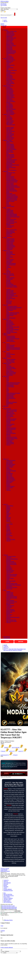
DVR (7, 202)
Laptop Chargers (10, 133)
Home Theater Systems (11, 198)
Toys (4, 342)
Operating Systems (10, 336)
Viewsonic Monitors (11, 109)
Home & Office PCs (11, 429)
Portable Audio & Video (11, 185)
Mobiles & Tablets (7, 140)
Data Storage (9, 46)
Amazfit (8, 529)
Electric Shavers (10, 371)
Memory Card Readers (11, 70)
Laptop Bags (9, 136)
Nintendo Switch (10, 570)
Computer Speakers (10, 72)
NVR (7, 203)
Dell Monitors (9, 107)
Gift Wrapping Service (8, 895)
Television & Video (10, 172)
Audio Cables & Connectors (12, 312)
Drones (8, 343)
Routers (8, 276)
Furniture (8, 209)
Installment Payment (8, 890)
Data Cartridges (9, 57)
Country (3, 951)
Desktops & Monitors (8, 85)
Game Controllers (10, 83)
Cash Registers (9, 330)
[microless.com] (3, 12)
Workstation (9, 129)
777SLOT (5, 30)
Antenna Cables (10, 290)
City (2, 952)
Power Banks (9, 163)
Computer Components (11, 409)
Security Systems (10, 206)
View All (8, 272)
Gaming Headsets (10, 245)
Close (2, 925)
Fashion (5, 358)
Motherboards (9, 36)
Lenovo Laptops (10, 120)
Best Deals (5, 406)
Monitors (8, 102)
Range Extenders (10, 294)
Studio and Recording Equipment (13, 307)
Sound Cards (9, 41)
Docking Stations (10, 137)
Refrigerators (9, 233)
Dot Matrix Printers (10, 254)
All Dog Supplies (10, 386)
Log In (5, 20)
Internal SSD (9, 48)
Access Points (9, 279)
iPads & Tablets (9, 152)
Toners (7, 266)
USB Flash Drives (10, 53)
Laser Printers (9, 251)
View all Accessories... (11, 170)
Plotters (8, 258)
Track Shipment (7, 882)
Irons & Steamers (10, 223)
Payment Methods (7, 889)
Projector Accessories (11, 179)
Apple (7, 525)
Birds (7, 400)
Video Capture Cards (11, 37)
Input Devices (9, 78)
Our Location (4, 5)
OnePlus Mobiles (10, 145)
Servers (8, 299)
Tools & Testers (9, 67)
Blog (4, 893)
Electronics (5, 171)
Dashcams (8, 205)
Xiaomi (8, 511)
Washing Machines (10, 232)
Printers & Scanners (10, 460)
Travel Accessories (10, 362)
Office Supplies (6, 333)
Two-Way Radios (10, 188)
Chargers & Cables (10, 162)
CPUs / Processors (10, 34)
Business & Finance (10, 337)
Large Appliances (10, 231)
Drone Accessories (10, 345)
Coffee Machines (10, 225)
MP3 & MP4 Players (11, 189)
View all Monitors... (10, 113)
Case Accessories (10, 35)
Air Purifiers (9, 227)
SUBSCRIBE (17, 911)
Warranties (5, 886)
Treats (7, 380)
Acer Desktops (9, 93)
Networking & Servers (8, 273)
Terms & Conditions (8, 898)
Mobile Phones (9, 141)
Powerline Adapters (10, 298)
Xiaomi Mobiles (10, 144)
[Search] (14, 14)
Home (4, 207)
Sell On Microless (7, 902)
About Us (5, 881)
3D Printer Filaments (11, 263)
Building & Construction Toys (13, 347)
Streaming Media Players (12, 180)
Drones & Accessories (11, 575)
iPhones (8, 142)
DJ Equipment (9, 310)
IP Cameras (8, 282)
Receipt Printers (9, 323)
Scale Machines (9, 328)
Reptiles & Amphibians (11, 402)
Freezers (8, 234)
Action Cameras (10, 184)
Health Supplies (9, 385)
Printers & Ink (6, 250)
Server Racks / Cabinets (11, 286)
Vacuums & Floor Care (11, 222)
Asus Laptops (9, 118)
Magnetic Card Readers (11, 332)
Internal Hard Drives (11, 50)
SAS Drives (9, 56)
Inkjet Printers (9, 253)
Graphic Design (9, 340)
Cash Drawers (9, 321)
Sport (4, 351)
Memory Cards (9, 61)
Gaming (5, 237)
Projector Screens (10, 176)
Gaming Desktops (10, 97)
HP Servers (8, 302)
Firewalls (8, 280)
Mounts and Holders (11, 167)
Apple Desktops (10, 91)
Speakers (8, 422)
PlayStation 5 (9, 568)
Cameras (8, 577)
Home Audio (9, 193)
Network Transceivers (11, 285)
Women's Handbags (10, 359)
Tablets (8, 514)
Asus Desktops (9, 92)
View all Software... (10, 341)
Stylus (7, 168)
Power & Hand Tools (11, 219)
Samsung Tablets (10, 154)
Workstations (9, 98)
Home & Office (9, 96)
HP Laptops (9, 116)
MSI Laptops (9, 123)
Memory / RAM (10, 44)
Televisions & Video (11, 556)
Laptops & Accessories (8, 114)
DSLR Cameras (10, 183)
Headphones (9, 425)
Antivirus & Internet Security (12, 338)
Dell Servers (9, 301)
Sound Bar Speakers (11, 194)
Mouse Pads (9, 80)
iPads (7, 153)
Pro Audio (5, 305)
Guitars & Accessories (11, 308)
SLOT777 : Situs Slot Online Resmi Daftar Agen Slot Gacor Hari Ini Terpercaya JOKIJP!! (14, 649)
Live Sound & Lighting (11, 306)
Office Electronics (10, 478)
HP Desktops (9, 88)
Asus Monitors (9, 105)
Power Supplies (9, 43)
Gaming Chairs (9, 210)
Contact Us (6, 880)
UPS (7, 69)
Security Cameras (10, 201)
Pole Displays (9, 325)
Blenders (8, 224)
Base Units (8, 320)
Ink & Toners (9, 474)
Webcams (8, 71)
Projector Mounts (10, 177)
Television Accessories (11, 564)
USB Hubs (8, 62)
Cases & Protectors (10, 161)
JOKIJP (5, 645)
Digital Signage (9, 481)
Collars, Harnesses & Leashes (13, 382)
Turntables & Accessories (12, 197)
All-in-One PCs (9, 100)
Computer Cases (10, 32)
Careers (5, 888)
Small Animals (9, 403)
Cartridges (8, 267)
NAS (7, 54)
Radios (7, 192)
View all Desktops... (11, 101)
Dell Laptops (9, 119)
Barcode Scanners (10, 324)
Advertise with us (7, 899)
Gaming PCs (9, 430)
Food (7, 378)
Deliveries (5, 884)
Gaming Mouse (9, 247)
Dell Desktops (9, 89)
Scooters (8, 352)
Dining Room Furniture (11, 215)
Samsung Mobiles (10, 146)
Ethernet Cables (9, 292)
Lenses (7, 579)
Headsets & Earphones (11, 159)
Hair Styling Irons (10, 367)
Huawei (8, 509)
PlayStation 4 (9, 569)
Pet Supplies (6, 376)
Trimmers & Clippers (11, 368)
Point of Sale (6, 319)
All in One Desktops (11, 433)
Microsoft (8, 517)
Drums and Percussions (11, 314)
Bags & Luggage (10, 360)
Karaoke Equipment (10, 317)
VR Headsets (9, 249)
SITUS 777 (6, 459)
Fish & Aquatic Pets (10, 398)
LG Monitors (9, 104)
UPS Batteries (9, 76)
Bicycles (8, 355)
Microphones (9, 75)
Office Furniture (10, 212)
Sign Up (5, 21)
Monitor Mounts (10, 111)
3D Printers (8, 262)
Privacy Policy (6, 896)
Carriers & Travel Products (12, 384)
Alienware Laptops (10, 124)
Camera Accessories (10, 581)
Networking (9, 482)
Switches (8, 281)
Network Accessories (11, 293)
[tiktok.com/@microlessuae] (8, 920)
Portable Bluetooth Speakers (12, 164)
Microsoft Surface (10, 155)
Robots (8, 350)
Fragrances (8, 365)
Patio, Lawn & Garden (11, 229)
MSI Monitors (9, 110)
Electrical (8, 218)
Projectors (8, 175)
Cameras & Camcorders (11, 181)
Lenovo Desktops (10, 94)
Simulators (8, 566)
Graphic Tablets (9, 81)
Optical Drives (9, 40)
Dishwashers (9, 236)
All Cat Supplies (10, 397)
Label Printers (9, 260)
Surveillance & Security (11, 199)
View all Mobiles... (10, 148)
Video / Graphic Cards (11, 31)
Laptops (8, 115)
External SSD (9, 49)
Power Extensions (10, 65)
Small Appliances (10, 220)
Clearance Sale (6, 638)
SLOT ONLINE (7, 408)
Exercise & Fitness (10, 354)
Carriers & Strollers (10, 394)
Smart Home (9, 586)
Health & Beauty (7, 363)
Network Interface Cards (12, 295)
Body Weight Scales (11, 373)
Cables (7, 63)
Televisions (8, 174)
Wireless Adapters (10, 277)
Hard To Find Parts (7, 894)
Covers (8, 536)
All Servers (8, 303)
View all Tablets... (10, 157)
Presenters (8, 84)
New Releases (6, 636)
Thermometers (9, 375)
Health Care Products (11, 372)
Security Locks (9, 139)
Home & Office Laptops (11, 438)
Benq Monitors (9, 106)
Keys (7, 311)
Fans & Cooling (10, 39)
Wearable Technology (11, 149)
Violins (8, 316)
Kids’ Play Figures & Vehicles (13, 349)
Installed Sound (9, 315)
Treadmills (8, 356)
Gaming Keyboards (10, 246)
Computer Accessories (8, 58)
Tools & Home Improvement (12, 216)
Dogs (7, 377)
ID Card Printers (10, 259)
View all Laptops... (10, 131)
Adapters (8, 66)
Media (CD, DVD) (10, 59)
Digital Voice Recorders (11, 190)
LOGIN (7, 641)
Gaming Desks (9, 211)
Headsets (8, 74)
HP (7, 268)
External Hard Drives (11, 52)
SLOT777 (5, 504)
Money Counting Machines (12, 329)
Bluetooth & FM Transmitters (13, 187)
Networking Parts (10, 275)
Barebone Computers (11, 45)
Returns (5, 885)
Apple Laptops (9, 122)
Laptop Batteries (10, 135)
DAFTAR (20, 641)
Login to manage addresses (7, 947)
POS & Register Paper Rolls (12, 327)
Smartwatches (9, 150)
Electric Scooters (10, 346)
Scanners (8, 255)
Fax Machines (9, 257)
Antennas (8, 289)
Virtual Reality (9, 571)
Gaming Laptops (10, 127)
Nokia (7, 512)
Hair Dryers (9, 369)
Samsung (8, 271)
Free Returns (3, 3)
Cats (7, 388)
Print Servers (9, 297)
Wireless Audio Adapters (12, 196)
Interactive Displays (10, 479)
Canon (7, 270)
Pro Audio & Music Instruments (13, 584)
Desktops (8, 87)
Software (5, 334)
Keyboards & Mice (10, 79)
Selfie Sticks (9, 166)
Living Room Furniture (11, 214)
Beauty (8, 364)
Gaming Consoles (10, 240)
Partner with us (6, 900)
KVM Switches (9, 284)
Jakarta (5, 1)
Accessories (9, 132)
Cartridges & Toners (11, 264)
